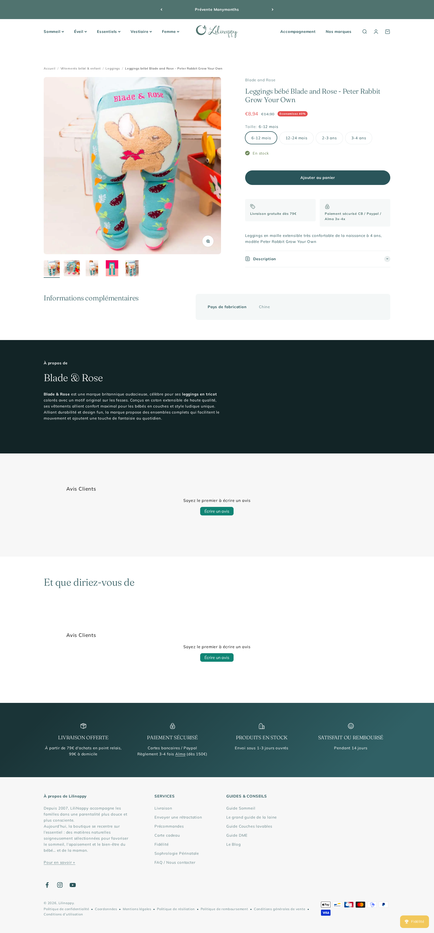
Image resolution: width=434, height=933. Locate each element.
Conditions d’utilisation (63, 914)
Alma (180, 754)
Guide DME (237, 835)
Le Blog (233, 844)
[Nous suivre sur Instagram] (60, 885)
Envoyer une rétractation (178, 817)
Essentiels (107, 31)
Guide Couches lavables (249, 826)
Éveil (78, 31)
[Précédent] (161, 10)
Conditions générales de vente (279, 909)
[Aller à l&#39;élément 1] (52, 269)
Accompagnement (298, 31)
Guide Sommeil (240, 808)
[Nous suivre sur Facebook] (47, 885)
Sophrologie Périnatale (176, 853)
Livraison (163, 808)
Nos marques (339, 31)
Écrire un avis (216, 511)
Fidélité (161, 844)
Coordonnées (106, 909)
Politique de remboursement (224, 909)
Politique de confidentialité (66, 909)
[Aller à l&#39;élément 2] (72, 269)
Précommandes (169, 826)
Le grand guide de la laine (251, 817)
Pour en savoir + (59, 862)
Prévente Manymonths (217, 9)
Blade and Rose (260, 80)
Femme (169, 31)
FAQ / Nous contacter (174, 862)
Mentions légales (137, 909)
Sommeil (52, 31)
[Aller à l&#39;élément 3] (92, 269)
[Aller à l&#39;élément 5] (132, 269)
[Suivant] (273, 10)
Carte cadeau (167, 835)
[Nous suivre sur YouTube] (72, 885)
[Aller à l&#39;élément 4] (112, 269)
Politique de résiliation (176, 909)
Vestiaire (139, 31)
